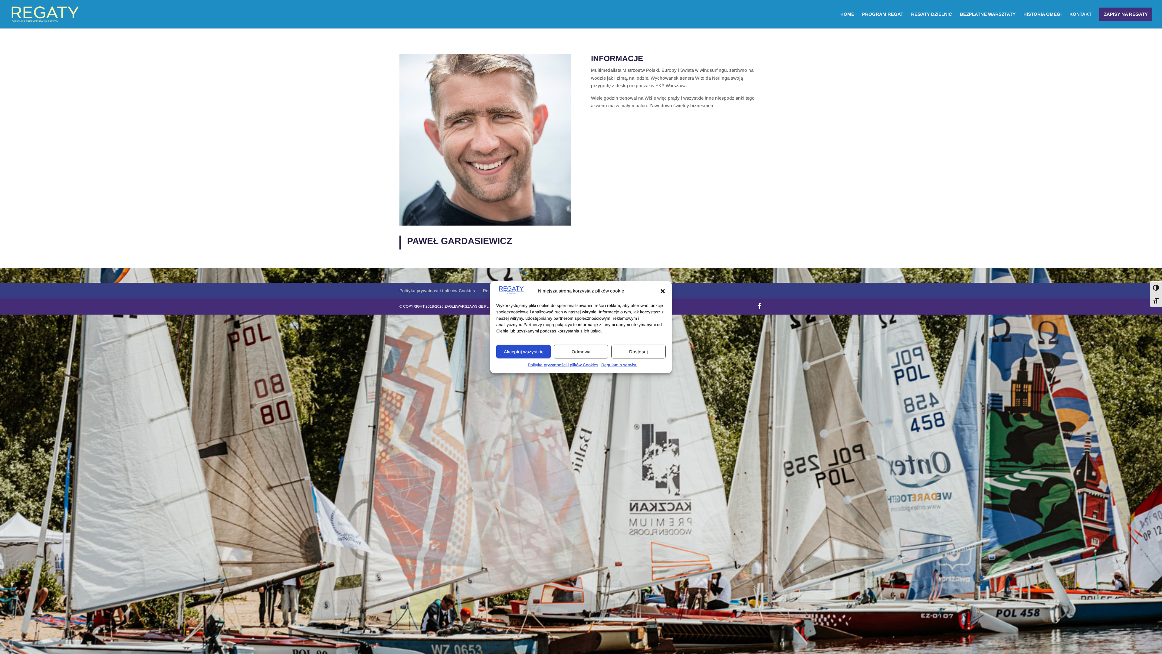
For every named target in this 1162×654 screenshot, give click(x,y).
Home (847, 14)
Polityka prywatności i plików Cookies (563, 364)
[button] (663, 291)
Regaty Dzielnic (931, 14)
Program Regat (882, 14)
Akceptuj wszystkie (523, 351)
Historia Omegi (1042, 14)
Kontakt (1080, 14)
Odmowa (581, 351)
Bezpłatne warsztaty (988, 14)
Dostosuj (638, 351)
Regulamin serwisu (619, 364)
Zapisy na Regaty (1126, 14)
